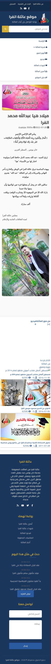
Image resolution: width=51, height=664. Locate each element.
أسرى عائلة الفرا (25, 524)
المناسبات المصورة (25, 538)
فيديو (42, 59)
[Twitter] (28, 505)
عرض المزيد (26, 594)
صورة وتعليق (44, 367)
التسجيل (13, 4)
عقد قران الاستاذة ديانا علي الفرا (25, 565)
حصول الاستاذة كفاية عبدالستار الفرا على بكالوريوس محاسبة (25, 442)
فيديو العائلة (25, 533)
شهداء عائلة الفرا (25, 528)
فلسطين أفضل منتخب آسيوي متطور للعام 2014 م (30, 374)
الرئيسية (42, 41)
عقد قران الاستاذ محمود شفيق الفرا (25, 589)
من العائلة (45, 364)
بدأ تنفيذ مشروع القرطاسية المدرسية (25, 581)
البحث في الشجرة (24, 4)
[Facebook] (29, 8)
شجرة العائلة (40, 47)
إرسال (25, 646)
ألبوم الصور (40, 53)
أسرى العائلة (40, 71)
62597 (25, 377)
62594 (26, 446)
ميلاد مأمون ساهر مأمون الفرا (25, 573)
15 (33, 377)
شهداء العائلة (40, 65)
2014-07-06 (44, 411)
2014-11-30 (44, 377)
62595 (25, 411)
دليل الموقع (40, 77)
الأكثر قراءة (45, 360)
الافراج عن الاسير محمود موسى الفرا (35, 408)
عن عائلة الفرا (38, 4)
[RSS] (21, 8)
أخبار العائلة (25, 542)
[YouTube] (25, 8)
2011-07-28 (44, 446)
